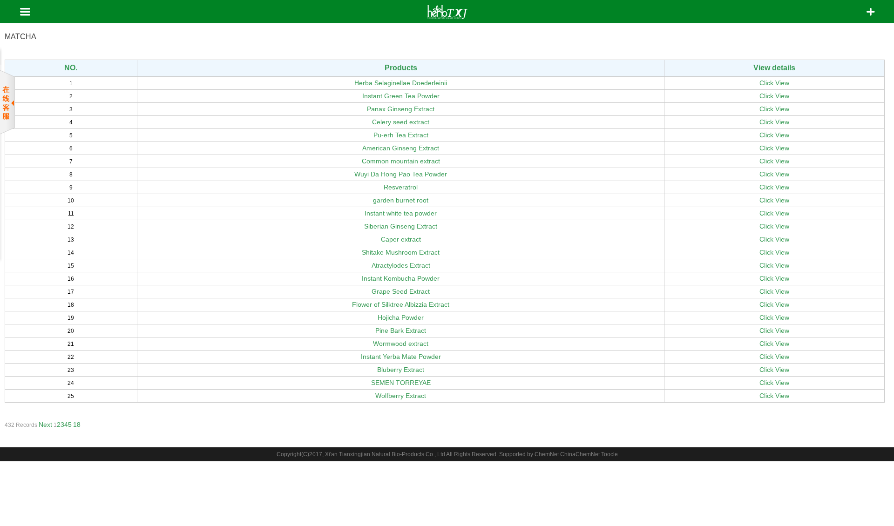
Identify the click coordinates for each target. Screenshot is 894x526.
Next (45, 424)
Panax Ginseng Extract (400, 109)
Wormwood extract (400, 343)
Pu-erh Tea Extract (400, 135)
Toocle (609, 454)
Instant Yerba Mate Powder (401, 356)
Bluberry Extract (400, 369)
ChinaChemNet (580, 454)
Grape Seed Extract (401, 291)
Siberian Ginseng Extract (400, 226)
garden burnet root (400, 200)
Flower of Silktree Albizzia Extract (400, 304)
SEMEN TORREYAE (401, 382)
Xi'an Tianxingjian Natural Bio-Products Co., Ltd (385, 454)
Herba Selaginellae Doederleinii (400, 83)
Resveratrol (401, 187)
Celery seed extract (400, 122)
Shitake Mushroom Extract (401, 252)
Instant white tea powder (401, 213)
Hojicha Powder (401, 317)
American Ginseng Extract (400, 148)
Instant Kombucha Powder (401, 278)
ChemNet (547, 454)
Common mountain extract (401, 161)
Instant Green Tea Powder (401, 96)
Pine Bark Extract (400, 330)
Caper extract (401, 239)
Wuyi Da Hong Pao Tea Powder (400, 174)
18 (77, 424)
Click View (774, 83)
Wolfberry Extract (400, 395)
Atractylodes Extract (401, 265)
